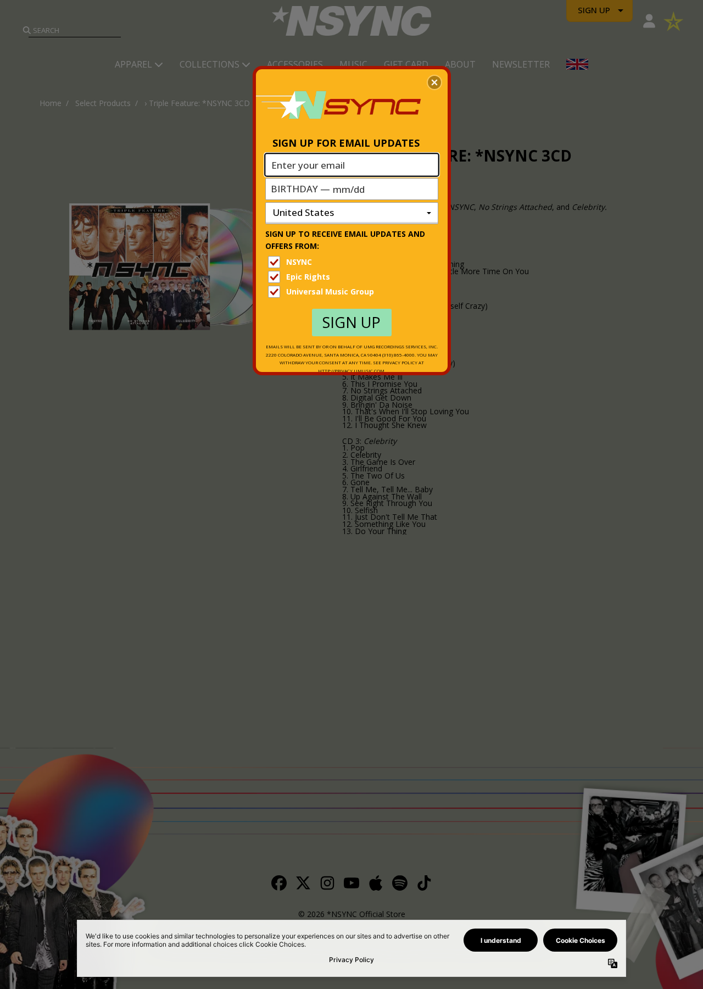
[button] (434, 82)
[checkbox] (353, 262)
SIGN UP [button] (351, 322)
